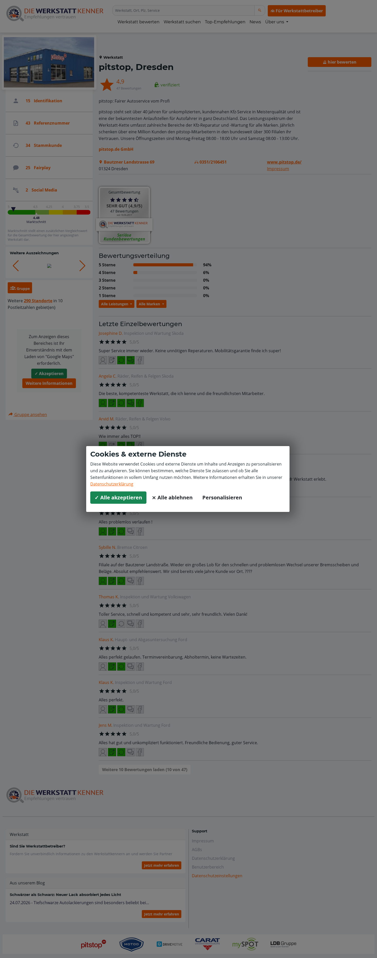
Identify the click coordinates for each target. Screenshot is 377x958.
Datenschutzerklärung (111, 484)
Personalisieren (222, 497)
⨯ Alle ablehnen (172, 497)
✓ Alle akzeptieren (118, 497)
